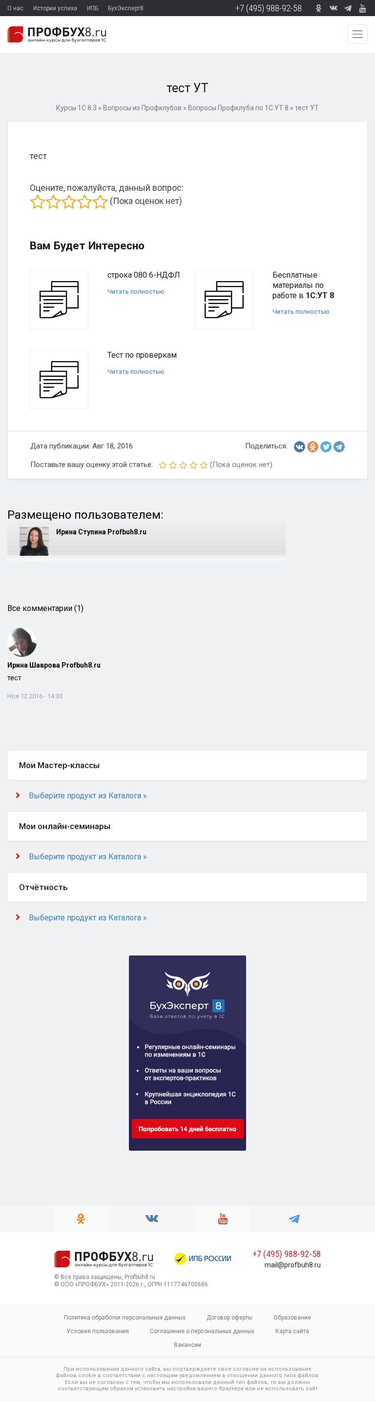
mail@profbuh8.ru (293, 1265)
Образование (292, 1317)
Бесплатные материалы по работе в (303, 285)
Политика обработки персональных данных (125, 1317)
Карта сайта (292, 1331)
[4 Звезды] (84, 201)
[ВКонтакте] (299, 446)
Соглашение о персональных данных (202, 1331)
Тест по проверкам (142, 355)
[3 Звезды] (69, 201)
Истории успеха (55, 8)
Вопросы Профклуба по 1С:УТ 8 (238, 108)
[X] (326, 446)
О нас (15, 8)
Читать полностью (136, 291)
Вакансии (187, 1344)
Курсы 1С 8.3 (76, 108)
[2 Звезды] (53, 201)
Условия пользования (97, 1331)
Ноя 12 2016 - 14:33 (34, 696)
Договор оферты (229, 1317)
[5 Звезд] (100, 201)
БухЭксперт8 (126, 8)
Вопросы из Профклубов (142, 108)
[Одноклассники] (312, 446)
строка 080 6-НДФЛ (143, 275)
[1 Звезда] (37, 201)
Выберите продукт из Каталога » (88, 796)
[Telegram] (339, 446)
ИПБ (92, 8)
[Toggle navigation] (357, 34)
